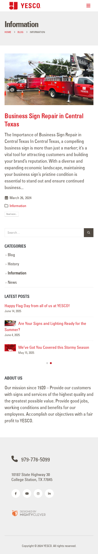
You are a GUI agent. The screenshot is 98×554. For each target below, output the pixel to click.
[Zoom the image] (28, 513)
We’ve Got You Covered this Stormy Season (53, 347)
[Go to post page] (10, 323)
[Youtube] (27, 493)
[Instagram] (38, 493)
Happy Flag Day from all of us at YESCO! (37, 305)
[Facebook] (15, 493)
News (12, 282)
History (13, 263)
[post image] (49, 79)
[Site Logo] (25, 5)
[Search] (88, 232)
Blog (11, 254)
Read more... (11, 214)
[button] (47, 363)
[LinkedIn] (49, 493)
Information (18, 205)
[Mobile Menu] (88, 6)
